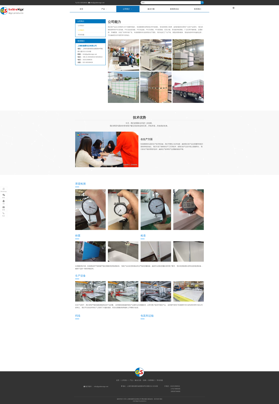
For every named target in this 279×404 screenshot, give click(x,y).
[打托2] (156, 87)
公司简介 (81, 25)
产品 (131, 380)
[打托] (123, 87)
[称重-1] (123, 251)
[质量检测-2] (188, 251)
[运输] (188, 87)
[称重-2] (90, 251)
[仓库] (188, 55)
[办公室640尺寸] (123, 55)
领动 (161, 399)
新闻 (144, 380)
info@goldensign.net (97, 2)
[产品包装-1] (156, 251)
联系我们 (151, 380)
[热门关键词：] (202, 2)
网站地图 (144, 399)
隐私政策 (150, 399)
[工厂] (156, 55)
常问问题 (81, 35)
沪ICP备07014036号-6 (139, 401)
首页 (117, 380)
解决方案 (138, 380)
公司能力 (81, 30)
